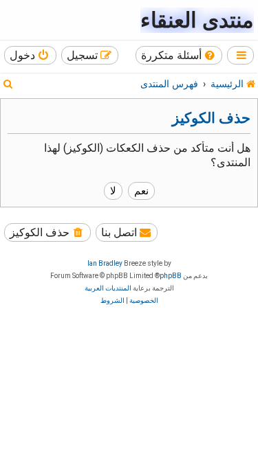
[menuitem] (179, 55)
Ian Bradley (104, 263)
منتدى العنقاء (197, 20)
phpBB (171, 275)
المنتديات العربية (108, 288)
